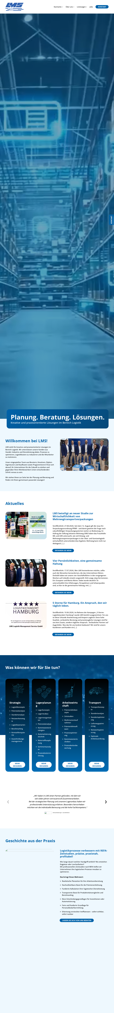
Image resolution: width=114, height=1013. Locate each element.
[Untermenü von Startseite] (62, 6)
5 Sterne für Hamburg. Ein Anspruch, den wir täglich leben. (80, 604)
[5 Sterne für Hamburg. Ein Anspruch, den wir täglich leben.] (26, 602)
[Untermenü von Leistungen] (86, 6)
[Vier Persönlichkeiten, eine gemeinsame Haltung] (26, 560)
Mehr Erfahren (17, 764)
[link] (57, 805)
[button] (105, 801)
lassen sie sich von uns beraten (76, 920)
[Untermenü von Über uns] (73, 6)
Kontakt (111, 220)
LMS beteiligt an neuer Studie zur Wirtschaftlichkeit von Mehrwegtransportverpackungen (73, 516)
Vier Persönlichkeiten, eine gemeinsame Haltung (77, 562)
